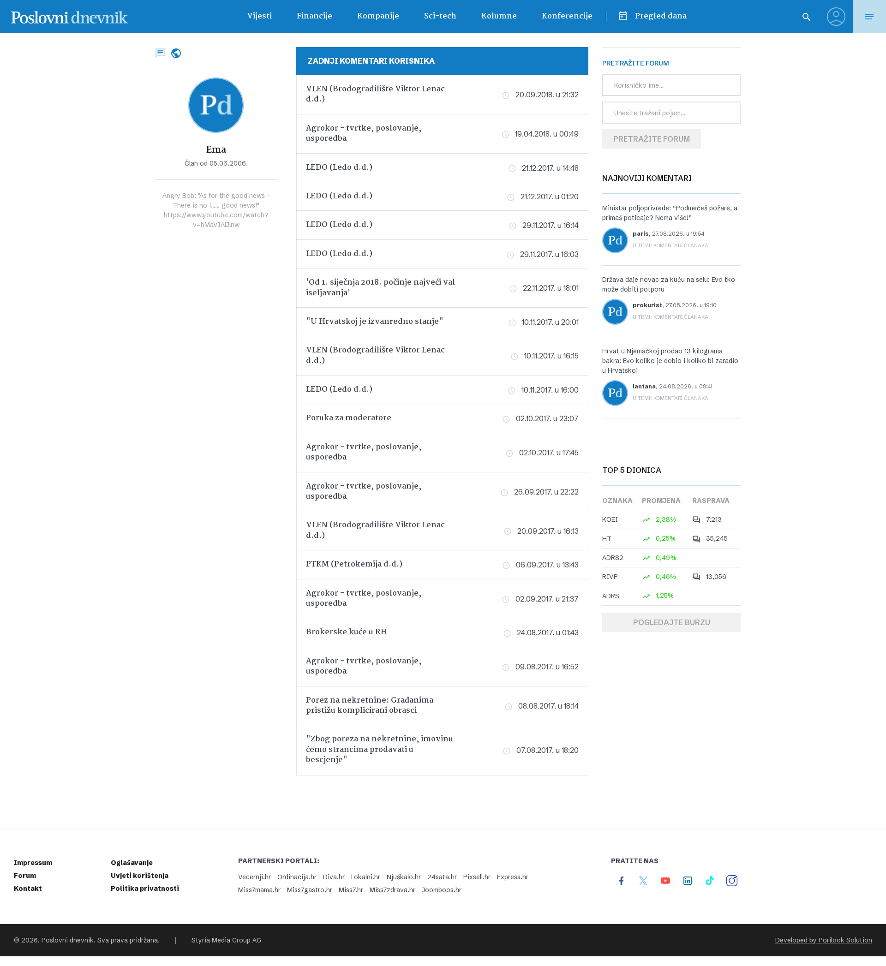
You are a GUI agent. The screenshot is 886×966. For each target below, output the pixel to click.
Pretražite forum (651, 138)
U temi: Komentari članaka (670, 245)
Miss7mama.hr (259, 890)
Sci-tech (440, 16)
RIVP (610, 576)
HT (606, 539)
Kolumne (499, 16)
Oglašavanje (132, 863)
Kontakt (28, 888)
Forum (25, 875)
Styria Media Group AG (226, 940)
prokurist (647, 305)
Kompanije (378, 16)
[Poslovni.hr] (69, 16)
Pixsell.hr (477, 877)
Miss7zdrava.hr (392, 890)
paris (641, 233)
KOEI (610, 519)
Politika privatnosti (145, 888)
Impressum (33, 863)
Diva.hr (334, 877)
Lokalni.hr (365, 877)
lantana (644, 386)
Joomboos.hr (441, 890)
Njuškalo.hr (404, 877)
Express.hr (512, 877)
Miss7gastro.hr (309, 890)
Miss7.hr (351, 890)
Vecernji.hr (254, 877)
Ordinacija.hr (297, 877)
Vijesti (259, 16)
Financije (314, 16)
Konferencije (567, 16)
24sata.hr (442, 877)
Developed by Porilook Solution (823, 940)
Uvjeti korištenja (139, 875)
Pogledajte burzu (671, 622)
